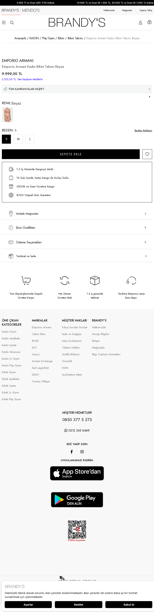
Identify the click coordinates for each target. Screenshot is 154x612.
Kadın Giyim (9, 332)
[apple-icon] (77, 478)
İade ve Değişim (72, 334)
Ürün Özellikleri (25, 228)
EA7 (34, 348)
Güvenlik (67, 361)
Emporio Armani (41, 327)
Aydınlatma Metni (72, 375)
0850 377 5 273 (77, 420)
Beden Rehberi (143, 130)
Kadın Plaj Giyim (11, 366)
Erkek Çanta (9, 386)
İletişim (96, 341)
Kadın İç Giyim (11, 359)
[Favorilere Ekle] (147, 154)
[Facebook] (71, 452)
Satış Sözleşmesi (72, 341)
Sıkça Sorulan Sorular (75, 327)
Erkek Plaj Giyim (11, 399)
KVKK (65, 368)
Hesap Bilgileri (100, 334)
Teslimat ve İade (26, 256)
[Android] (82, 464)
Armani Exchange (42, 361)
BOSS (35, 341)
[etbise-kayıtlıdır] (77, 547)
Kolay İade (61, 178)
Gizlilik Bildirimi (70, 354)
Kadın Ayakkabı (11, 338)
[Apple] (71, 464)
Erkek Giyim (9, 372)
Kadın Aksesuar (11, 352)
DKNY (35, 375)
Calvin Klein (38, 334)
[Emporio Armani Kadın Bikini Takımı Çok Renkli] (7, 114)
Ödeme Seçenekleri (29, 242)
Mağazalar (127, 10)
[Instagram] (82, 452)
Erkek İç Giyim (10, 393)
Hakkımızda (109, 10)
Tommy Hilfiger (41, 381)
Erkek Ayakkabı (11, 379)
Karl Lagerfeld (40, 368)
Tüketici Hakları (71, 348)
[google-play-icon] (77, 505)
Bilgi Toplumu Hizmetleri (106, 354)
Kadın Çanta (9, 345)
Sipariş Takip (146, 10)
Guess (36, 354)
